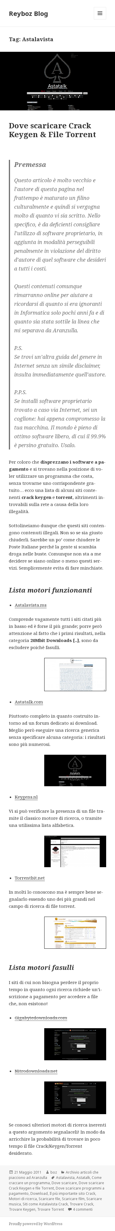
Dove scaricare (64, 1182)
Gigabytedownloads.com (41, 1018)
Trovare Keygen (22, 1209)
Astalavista (65, 1177)
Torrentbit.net (30, 878)
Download (39, 1193)
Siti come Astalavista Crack (45, 1204)
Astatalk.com (29, 702)
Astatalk (83, 1177)
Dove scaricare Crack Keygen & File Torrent (52, 130)
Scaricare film (73, 1198)
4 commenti (83, 1209)
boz (53, 1172)
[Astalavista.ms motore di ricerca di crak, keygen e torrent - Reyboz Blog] (75, 674)
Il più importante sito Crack (72, 1193)
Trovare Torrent (50, 1209)
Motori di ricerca (23, 1198)
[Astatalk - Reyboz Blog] (75, 770)
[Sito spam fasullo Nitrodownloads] (75, 1097)
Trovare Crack (81, 1204)
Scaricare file (49, 1198)
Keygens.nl (26, 797)
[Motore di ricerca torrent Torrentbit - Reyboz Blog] (75, 933)
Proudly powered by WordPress (36, 1223)
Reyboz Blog (28, 13)
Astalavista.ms (31, 605)
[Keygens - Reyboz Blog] (75, 851)
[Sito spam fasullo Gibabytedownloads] (75, 1044)
